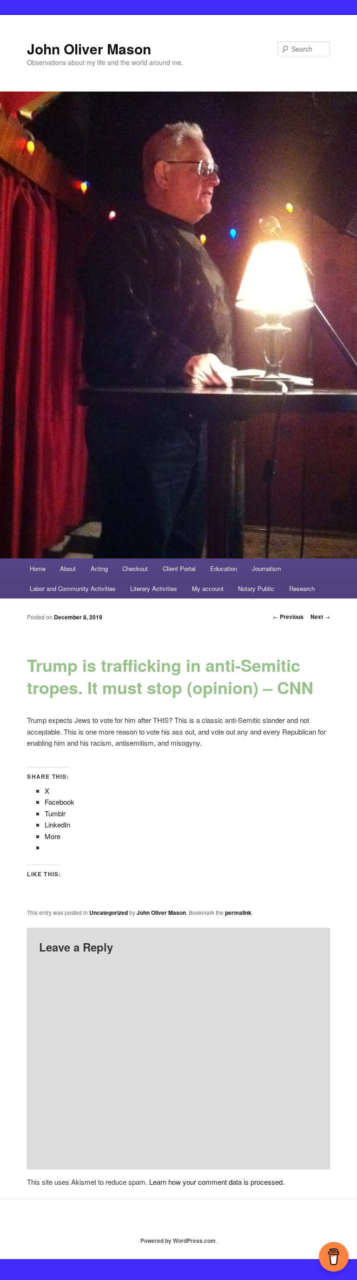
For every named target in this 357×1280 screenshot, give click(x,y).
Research (302, 588)
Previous (288, 616)
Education (223, 568)
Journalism (266, 568)
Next (320, 616)
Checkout (135, 568)
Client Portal (179, 568)
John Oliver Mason (89, 49)
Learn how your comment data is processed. (216, 1182)
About (68, 568)
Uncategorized (108, 912)
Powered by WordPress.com (178, 1240)
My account (208, 588)
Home (38, 568)
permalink (238, 912)
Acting (99, 568)
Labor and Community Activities (73, 588)
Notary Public (256, 588)
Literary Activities (153, 588)
